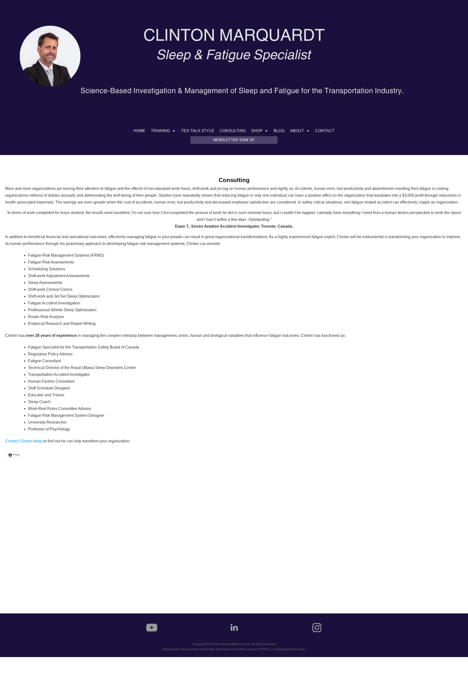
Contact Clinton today (23, 441)
